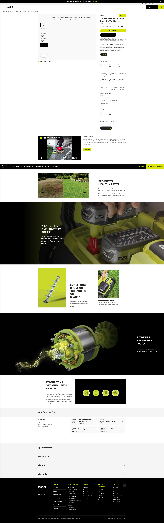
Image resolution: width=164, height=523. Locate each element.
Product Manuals (57, 501)
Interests (85, 484)
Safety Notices (116, 499)
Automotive (86, 487)
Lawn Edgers (71, 502)
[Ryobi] (9, 7)
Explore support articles (44, 426)
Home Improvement (88, 498)
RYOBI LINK (101, 497)
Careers (115, 489)
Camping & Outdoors (88, 489)
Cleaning (39, 7)
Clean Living (86, 491)
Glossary (124, 518)
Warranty (56, 166)
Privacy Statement (111, 518)
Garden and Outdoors (73, 496)
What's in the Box (16, 166)
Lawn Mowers (72, 498)
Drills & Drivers (72, 493)
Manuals (48, 166)
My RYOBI (55, 487)
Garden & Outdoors (31, 7)
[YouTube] (44, 495)
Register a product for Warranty (46, 422)
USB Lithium (101, 493)
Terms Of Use (118, 518)
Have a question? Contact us (45, 424)
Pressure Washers (72, 509)
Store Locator (116, 501)
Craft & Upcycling (87, 493)
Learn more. (94, 1)
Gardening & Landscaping (89, 496)
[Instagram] (41, 495)
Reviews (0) (39, 166)
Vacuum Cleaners (72, 507)
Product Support (57, 498)
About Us (115, 487)
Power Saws (71, 491)
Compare (123, 35)
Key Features (103, 61)
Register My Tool (57, 504)
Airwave (100, 499)
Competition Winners (118, 493)
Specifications (29, 166)
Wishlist (145, 3)
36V (56, 7)
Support (158, 3)
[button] (44, 25)
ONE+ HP (100, 495)
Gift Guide (55, 491)
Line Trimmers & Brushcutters (75, 500)
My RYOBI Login (152, 7)
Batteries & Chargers (73, 489)
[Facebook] (39, 495)
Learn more (87, 149)
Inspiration (151, 3)
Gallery (44, 55)
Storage (45, 7)
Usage (102, 109)
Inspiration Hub (57, 494)
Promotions (61, 7)
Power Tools (22, 7)
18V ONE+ (50, 7)
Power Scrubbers (72, 511)
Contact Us (116, 484)
